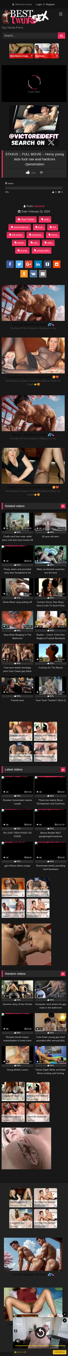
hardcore (36, 234)
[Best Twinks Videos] (28, 17)
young (23, 250)
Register (50, 4)
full (54, 227)
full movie (17, 234)
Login (39, 4)
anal (46, 219)
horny (54, 234)
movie (20, 242)
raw (35, 242)
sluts (49, 242)
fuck (40, 227)
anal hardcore (21, 227)
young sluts (43, 250)
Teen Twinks (27, 219)
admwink (39, 206)
